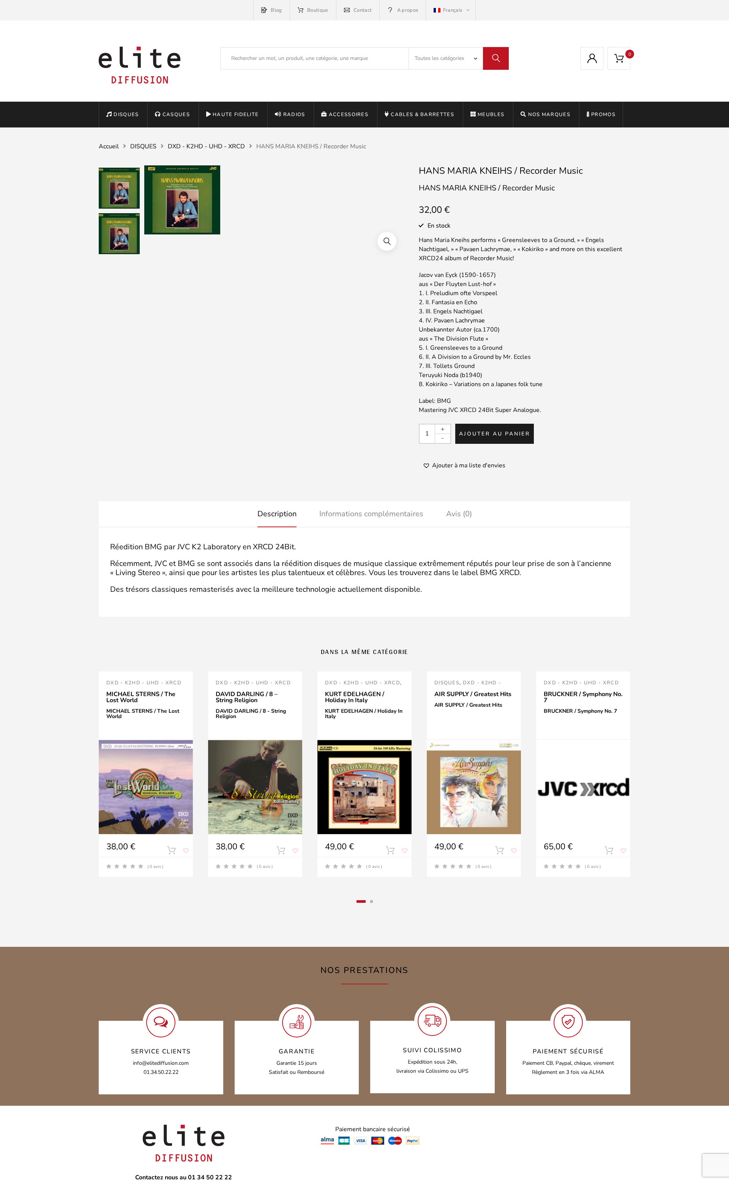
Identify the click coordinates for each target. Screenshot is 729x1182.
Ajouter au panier (494, 433)
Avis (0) (459, 514)
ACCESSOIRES (348, 114)
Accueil (109, 146)
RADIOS (294, 114)
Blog (276, 10)
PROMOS (603, 114)
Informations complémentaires (371, 514)
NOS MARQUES (549, 114)
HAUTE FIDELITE (236, 114)
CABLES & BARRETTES (422, 114)
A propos (407, 10)
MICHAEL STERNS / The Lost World (140, 697)
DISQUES (126, 114)
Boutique (317, 10)
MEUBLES (491, 114)
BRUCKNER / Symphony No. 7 (583, 697)
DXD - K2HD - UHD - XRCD (206, 146)
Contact (362, 10)
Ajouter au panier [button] (171, 852)
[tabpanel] (146, 774)
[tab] (277, 514)
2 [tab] (371, 901)
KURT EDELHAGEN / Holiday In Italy (354, 697)
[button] (386, 241)
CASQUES (176, 114)
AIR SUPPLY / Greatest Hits (472, 694)
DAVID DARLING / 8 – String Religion (247, 697)
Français (452, 10)
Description (277, 514)
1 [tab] (361, 901)
